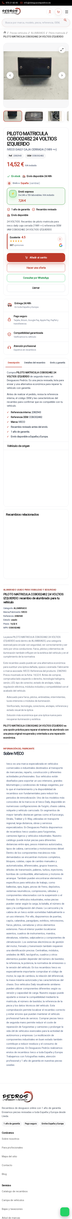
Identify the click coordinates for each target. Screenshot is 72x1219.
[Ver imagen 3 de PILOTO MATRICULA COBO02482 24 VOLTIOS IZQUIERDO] (55, 116)
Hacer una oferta (36, 267)
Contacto (7, 1165)
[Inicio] (4, 33)
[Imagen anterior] (10, 75)
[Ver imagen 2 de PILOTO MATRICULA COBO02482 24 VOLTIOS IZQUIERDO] (33, 116)
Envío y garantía (57, 362)
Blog (4, 1174)
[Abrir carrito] (58, 11)
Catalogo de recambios (15, 1191)
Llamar (36, 288)
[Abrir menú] (66, 11)
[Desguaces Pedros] (11, 11)
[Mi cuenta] (49, 11)
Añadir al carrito (38, 257)
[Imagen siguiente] (61, 75)
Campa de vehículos (13, 1200)
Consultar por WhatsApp (36, 278)
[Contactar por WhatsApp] (64, 1211)
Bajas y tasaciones (12, 1209)
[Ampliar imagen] (61, 49)
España (30, 183)
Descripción (14, 362)
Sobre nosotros (10, 1138)
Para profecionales (12, 1147)
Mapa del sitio (9, 1156)
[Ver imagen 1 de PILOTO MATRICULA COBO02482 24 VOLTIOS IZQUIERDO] (12, 116)
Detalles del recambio (34, 362)
